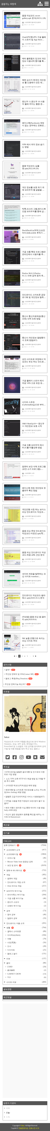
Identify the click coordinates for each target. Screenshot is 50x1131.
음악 (26, 963)
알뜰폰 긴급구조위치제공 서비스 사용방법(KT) (25, 797)
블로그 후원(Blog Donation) (18, 679)
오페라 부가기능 (26, 906)
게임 (26, 875)
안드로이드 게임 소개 (26, 882)
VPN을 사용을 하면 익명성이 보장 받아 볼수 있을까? (24, 802)
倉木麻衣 (26, 970)
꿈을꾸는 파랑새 (8, 4)
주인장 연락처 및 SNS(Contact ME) (21, 674)
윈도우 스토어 (26, 902)
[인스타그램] (21, 757)
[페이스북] (14, 757)
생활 (26, 927)
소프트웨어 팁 (26, 854)
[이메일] (42, 757)
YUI (26, 977)
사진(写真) (26, 942)
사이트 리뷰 (26, 982)
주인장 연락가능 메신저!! (17, 684)
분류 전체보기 (25, 845)
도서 (26, 946)
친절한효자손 (23, 1128)
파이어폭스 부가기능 (26, 895)
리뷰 (26, 958)
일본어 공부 (26, 918)
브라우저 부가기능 (26, 891)
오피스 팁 (26, 858)
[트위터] (7, 757)
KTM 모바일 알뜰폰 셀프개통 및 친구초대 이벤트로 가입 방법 (24, 773)
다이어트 (26, 950)
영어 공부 (26, 914)
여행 (26, 939)
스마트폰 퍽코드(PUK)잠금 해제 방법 (20, 786)
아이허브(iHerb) (26, 935)
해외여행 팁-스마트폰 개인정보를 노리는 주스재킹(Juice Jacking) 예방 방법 (25, 791)
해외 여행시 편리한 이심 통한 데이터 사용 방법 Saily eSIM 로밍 (24, 809)
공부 (26, 911)
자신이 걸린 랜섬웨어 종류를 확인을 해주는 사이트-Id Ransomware (24, 816)
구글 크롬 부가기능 (26, 898)
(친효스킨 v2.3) (34, 1128)
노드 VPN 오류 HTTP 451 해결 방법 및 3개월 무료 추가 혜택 (24, 780)
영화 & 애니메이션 (26, 870)
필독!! (10, 670)
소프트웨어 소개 (29, 473)
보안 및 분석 (26, 865)
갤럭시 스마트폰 (26, 931)
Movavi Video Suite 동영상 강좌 (26, 862)
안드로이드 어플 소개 (26, 923)
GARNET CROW (26, 974)
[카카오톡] (35, 757)
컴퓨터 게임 (26, 878)
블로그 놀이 (26, 954)
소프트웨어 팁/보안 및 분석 (33, 22)
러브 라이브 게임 (26, 886)
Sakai (22, 1125)
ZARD (26, 967)
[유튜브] (28, 757)
